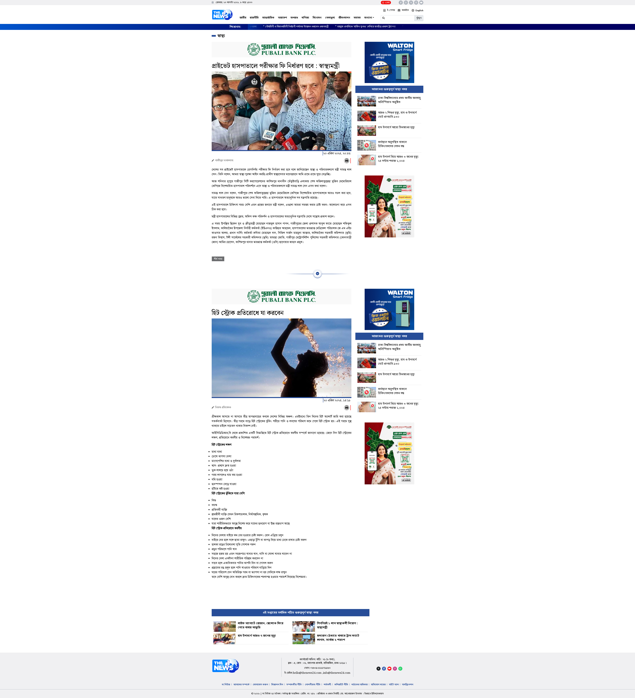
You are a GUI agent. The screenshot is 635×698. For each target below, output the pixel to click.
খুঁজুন (419, 18)
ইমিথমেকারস (378, 694)
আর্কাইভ (405, 10)
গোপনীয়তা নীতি (312, 685)
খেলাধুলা (330, 18)
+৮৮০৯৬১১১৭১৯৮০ (320, 668)
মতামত (357, 18)
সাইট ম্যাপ (394, 685)
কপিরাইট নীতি (341, 685)
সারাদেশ (282, 18)
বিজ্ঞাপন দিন (277, 685)
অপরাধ (294, 18)
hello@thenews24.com (307, 673)
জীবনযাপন (344, 18)
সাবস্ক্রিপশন (407, 685)
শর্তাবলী (327, 685)
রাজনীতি (254, 18)
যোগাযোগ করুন (260, 685)
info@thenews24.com (336, 673)
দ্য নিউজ (226, 685)
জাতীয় (243, 18)
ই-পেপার (391, 10)
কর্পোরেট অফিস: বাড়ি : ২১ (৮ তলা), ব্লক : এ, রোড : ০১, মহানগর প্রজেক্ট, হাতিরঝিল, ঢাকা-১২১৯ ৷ (317, 661)
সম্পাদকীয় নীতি (294, 685)
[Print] (346, 160)
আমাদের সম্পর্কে (241, 685)
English (419, 10)
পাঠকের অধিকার (359, 685)
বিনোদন (317, 18)
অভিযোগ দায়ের (378, 685)
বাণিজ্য (305, 18)
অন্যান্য (368, 18)
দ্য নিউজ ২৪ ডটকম (271, 694)
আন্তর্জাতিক (268, 18)
